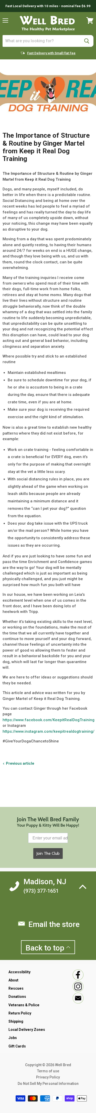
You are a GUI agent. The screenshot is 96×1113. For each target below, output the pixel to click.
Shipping (15, 1021)
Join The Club (48, 853)
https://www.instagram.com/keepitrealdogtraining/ (48, 731)
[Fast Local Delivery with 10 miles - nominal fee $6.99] (48, 6)
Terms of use (48, 1071)
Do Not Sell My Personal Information (48, 1084)
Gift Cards (17, 1046)
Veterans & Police (23, 1005)
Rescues (16, 988)
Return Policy (19, 1013)
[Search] (86, 41)
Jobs (12, 1038)
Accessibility (19, 972)
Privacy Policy (48, 1077)
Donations (17, 997)
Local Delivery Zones (26, 1030)
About (13, 980)
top (46, 947)
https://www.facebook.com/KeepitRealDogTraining (48, 720)
